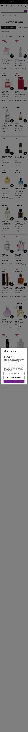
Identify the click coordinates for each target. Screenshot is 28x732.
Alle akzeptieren (14, 381)
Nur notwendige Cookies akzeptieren (14, 377)
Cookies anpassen (14, 373)
